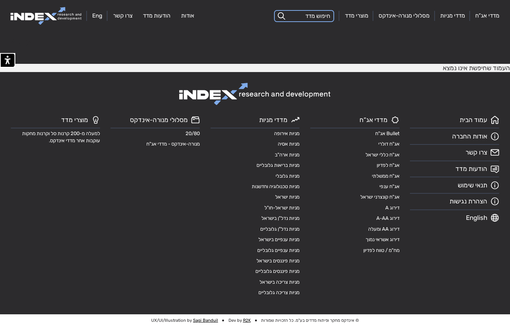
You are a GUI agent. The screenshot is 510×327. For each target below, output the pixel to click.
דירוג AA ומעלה (383, 229)
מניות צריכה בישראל (279, 282)
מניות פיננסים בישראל (277, 261)
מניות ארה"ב (287, 155)
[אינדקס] (45, 16)
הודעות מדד (156, 15)
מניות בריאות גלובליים (277, 165)
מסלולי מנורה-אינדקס (404, 15)
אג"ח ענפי (389, 186)
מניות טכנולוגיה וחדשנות (275, 186)
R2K (247, 320)
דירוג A (392, 208)
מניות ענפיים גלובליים (278, 250)
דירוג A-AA (387, 218)
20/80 (193, 133)
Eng (97, 15)
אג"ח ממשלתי (385, 176)
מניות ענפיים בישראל (278, 239)
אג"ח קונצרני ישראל (379, 197)
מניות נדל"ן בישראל (280, 218)
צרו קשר (123, 15)
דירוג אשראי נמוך (382, 239)
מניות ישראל (287, 197)
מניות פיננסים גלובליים (277, 271)
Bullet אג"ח (387, 133)
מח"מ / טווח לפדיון (381, 250)
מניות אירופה (286, 133)
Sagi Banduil (205, 320)
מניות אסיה (288, 144)
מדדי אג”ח (487, 15)
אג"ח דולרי (388, 144)
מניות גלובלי (287, 176)
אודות (187, 15)
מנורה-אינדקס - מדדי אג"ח (173, 144)
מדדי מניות (452, 15)
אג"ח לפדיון (388, 165)
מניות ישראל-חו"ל (281, 208)
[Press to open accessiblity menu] (7, 60)
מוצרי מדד (356, 15)
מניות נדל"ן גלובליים (279, 229)
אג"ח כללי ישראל (382, 155)
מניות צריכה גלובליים (278, 292)
